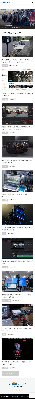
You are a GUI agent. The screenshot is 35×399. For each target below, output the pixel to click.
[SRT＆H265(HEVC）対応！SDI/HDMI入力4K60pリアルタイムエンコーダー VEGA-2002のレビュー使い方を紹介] (17, 315)
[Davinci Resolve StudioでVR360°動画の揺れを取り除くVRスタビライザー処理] (17, 248)
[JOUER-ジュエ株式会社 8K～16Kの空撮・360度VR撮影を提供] (17, 386)
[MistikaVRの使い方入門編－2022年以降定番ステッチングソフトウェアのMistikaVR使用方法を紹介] (17, 349)
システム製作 (6, 300)
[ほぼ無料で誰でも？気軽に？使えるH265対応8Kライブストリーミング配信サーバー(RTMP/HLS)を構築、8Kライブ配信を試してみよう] (17, 114)
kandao (5, 99)
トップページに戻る (11, 373)
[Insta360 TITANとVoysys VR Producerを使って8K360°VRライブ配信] (17, 181)
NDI (4, 233)
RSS (19, 390)
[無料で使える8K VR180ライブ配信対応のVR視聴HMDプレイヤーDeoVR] (17, 80)
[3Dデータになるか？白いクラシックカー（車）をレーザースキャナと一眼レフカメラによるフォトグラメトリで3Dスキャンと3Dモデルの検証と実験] (17, 46)
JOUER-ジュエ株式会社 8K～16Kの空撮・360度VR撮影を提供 (20, 396)
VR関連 (5, 65)
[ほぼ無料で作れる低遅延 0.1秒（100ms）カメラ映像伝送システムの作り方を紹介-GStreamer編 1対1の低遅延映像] (17, 281)
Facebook (16, 390)
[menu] (32, 2)
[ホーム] (2, 26)
